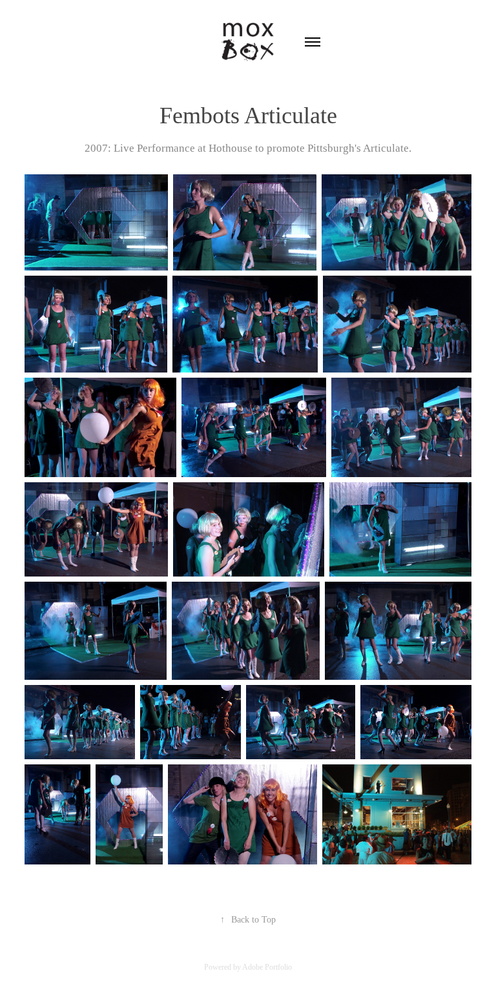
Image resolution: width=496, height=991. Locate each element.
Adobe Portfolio (267, 967)
